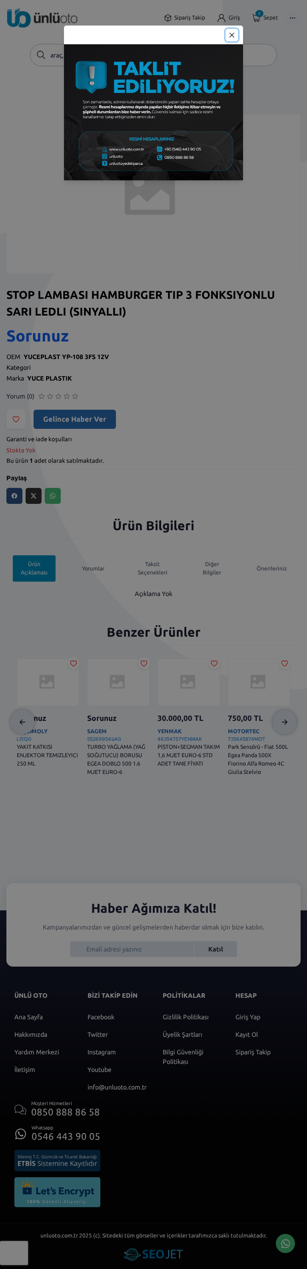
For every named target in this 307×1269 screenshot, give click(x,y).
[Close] (231, 35)
